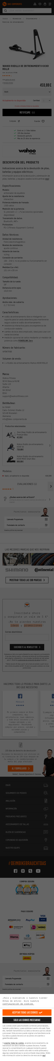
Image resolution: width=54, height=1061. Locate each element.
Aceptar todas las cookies (25, 1012)
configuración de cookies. (18, 1004)
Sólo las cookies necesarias (27, 1020)
